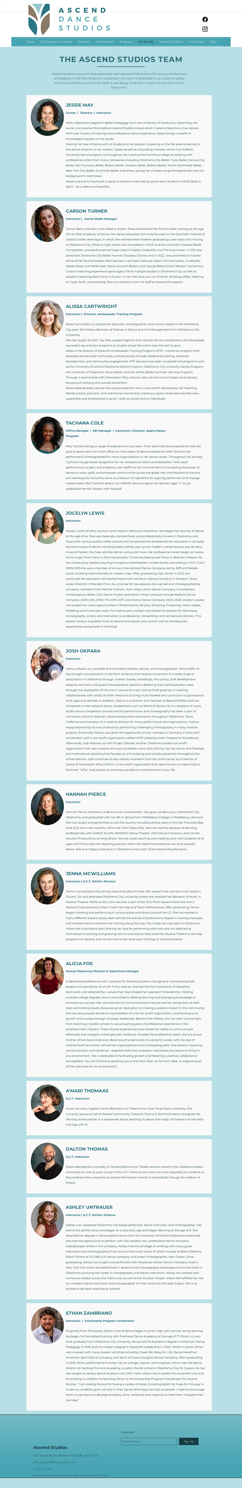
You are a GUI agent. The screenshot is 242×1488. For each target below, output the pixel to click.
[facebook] (205, 19)
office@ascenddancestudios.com (54, 1462)
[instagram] (205, 29)
